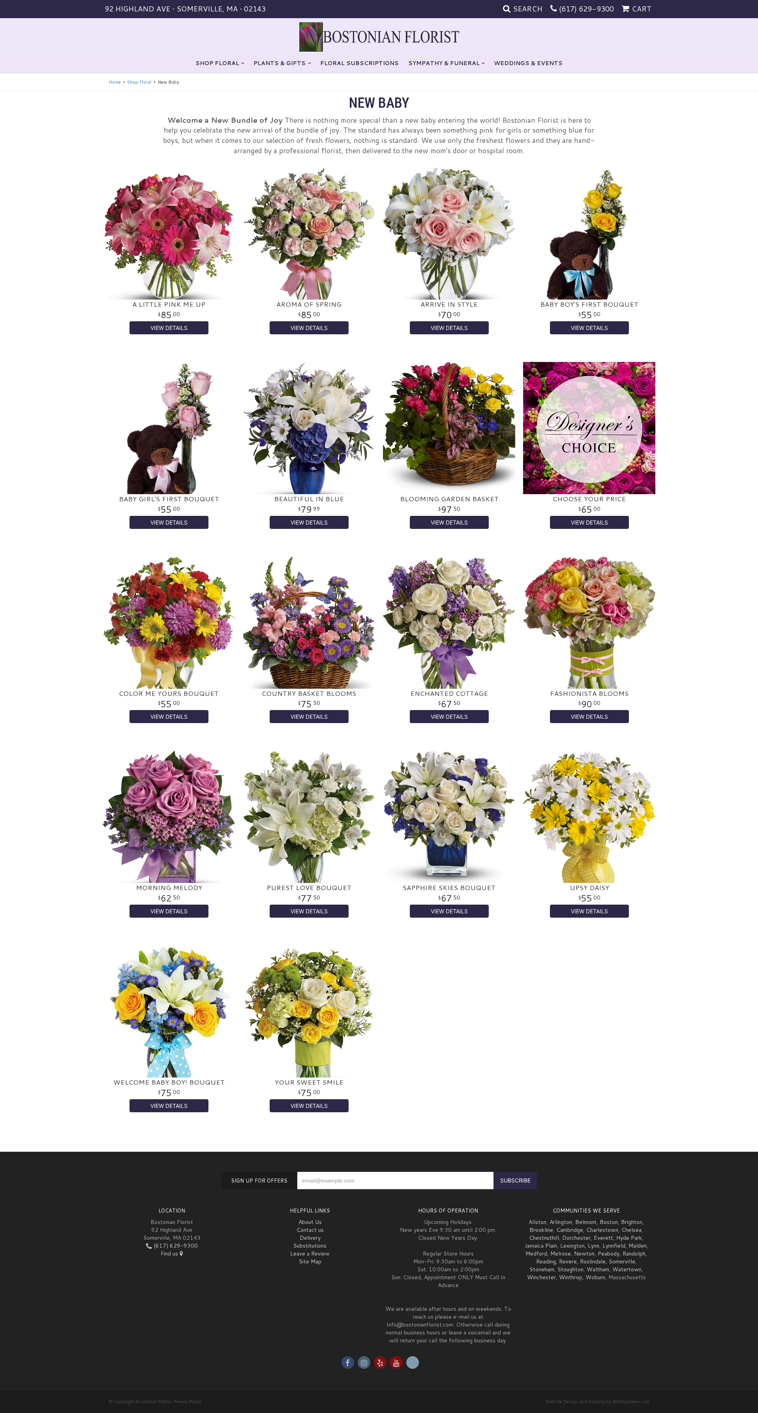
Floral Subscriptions (359, 63)
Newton (584, 1253)
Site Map (310, 1261)
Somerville (622, 1261)
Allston (537, 1222)
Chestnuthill (544, 1238)
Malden (638, 1246)
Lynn (593, 1246)
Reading (546, 1261)
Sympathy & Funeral (444, 63)
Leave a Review (310, 1253)
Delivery (310, 1238)
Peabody (608, 1253)
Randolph (634, 1253)
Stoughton (570, 1269)
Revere (568, 1261)
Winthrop (570, 1277)
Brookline (541, 1230)
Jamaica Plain (541, 1246)
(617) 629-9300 (586, 9)
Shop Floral (217, 63)
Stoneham (541, 1269)
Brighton (631, 1222)
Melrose (560, 1253)
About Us (310, 1222)
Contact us (310, 1230)
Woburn (595, 1277)
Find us (170, 1253)
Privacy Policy (187, 1401)
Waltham (598, 1269)
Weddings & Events (528, 63)
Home (115, 82)
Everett (603, 1238)
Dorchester (576, 1238)
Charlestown (602, 1230)
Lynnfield (613, 1246)
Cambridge (569, 1230)
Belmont (586, 1222)
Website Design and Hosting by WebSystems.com (597, 1401)
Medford (536, 1253)
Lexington (572, 1246)
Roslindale (593, 1261)
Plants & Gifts (279, 63)
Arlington (561, 1222)
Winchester (541, 1277)
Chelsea (631, 1230)
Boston (609, 1222)
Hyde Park (629, 1238)
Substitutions (309, 1246)
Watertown (627, 1269)
